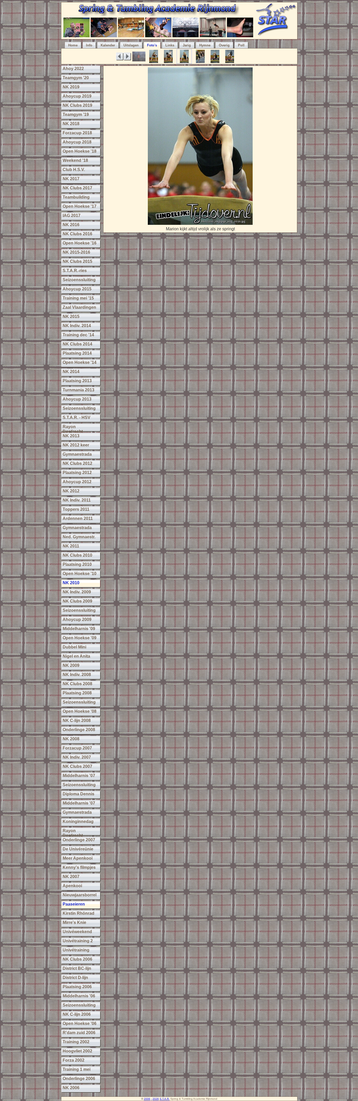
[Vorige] (119, 56)
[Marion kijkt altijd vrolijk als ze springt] (200, 223)
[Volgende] (127, 56)
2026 (156, 1098)
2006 (147, 1098)
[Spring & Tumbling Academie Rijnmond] (158, 15)
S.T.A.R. (165, 1098)
